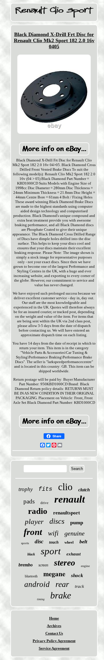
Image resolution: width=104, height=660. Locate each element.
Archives (54, 626)
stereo (64, 562)
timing (40, 599)
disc (39, 541)
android (37, 584)
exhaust (73, 554)
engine (85, 566)
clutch (84, 489)
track (79, 586)
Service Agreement (54, 648)
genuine (74, 533)
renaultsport (66, 513)
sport (51, 551)
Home (54, 618)
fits (45, 489)
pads (29, 501)
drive (44, 503)
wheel (69, 542)
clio (65, 486)
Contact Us (54, 633)
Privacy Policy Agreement (54, 641)
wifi (53, 533)
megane (54, 574)
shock (77, 575)
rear (62, 584)
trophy (25, 489)
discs (56, 521)
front (33, 532)
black (31, 554)
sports (25, 543)
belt (83, 541)
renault (69, 499)
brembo (25, 564)
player (34, 521)
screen (43, 565)
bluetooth (31, 576)
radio (37, 511)
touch (54, 542)
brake (60, 595)
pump (76, 522)
